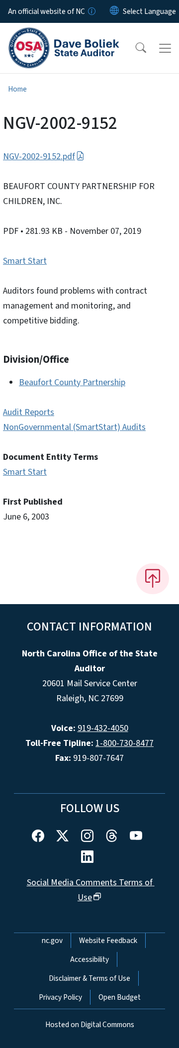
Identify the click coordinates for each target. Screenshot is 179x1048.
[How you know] (91, 11)
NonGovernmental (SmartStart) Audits (74, 427)
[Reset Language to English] (114, 11)
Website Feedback (108, 940)
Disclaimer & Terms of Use (89, 978)
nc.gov (52, 940)
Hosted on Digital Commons (89, 1024)
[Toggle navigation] (165, 48)
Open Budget (119, 997)
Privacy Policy (60, 997)
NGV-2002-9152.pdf (39, 156)
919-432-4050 (103, 728)
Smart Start (25, 261)
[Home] (64, 34)
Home (17, 89)
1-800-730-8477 (124, 743)
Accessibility (89, 959)
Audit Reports (28, 412)
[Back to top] (152, 578)
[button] (134, 48)
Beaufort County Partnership (72, 382)
